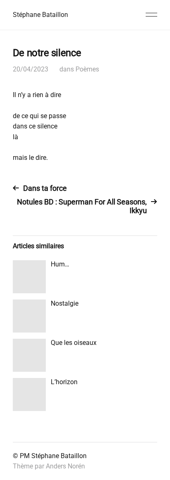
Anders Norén (65, 466)
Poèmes (87, 69)
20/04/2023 (30, 69)
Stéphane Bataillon (40, 15)
